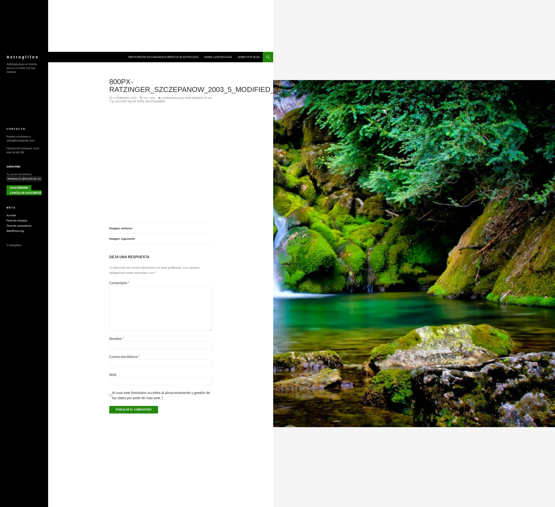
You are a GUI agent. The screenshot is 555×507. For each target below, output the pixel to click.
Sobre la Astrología (218, 57)
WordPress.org (15, 231)
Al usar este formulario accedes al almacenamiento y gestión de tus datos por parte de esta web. (161, 395)
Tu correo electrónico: (19, 174)
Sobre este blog (249, 57)
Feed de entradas (17, 220)
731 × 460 (149, 98)
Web (112, 375)
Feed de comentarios (19, 225)
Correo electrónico (124, 357)
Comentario (119, 283)
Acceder (11, 215)
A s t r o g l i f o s (22, 57)
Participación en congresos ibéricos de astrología (163, 57)
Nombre (116, 339)
